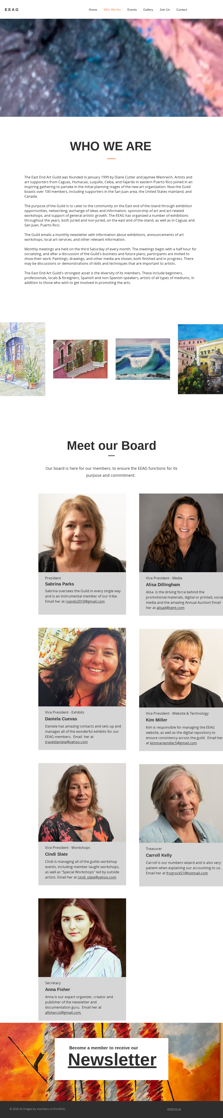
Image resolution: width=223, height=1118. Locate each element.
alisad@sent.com (170, 607)
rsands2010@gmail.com (85, 601)
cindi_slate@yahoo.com (97, 877)
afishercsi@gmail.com (63, 1012)
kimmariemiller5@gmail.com (173, 743)
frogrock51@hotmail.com (187, 873)
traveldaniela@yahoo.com (66, 742)
